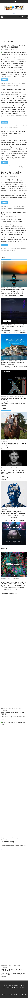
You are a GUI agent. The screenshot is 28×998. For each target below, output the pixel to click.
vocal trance (23, 167)
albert (3, 206)
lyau (25, 206)
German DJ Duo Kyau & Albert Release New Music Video (11, 173)
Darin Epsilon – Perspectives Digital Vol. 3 (13, 213)
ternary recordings (11, 85)
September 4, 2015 (6, 965)
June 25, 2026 (5, 360)
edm (21, 125)
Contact (22, 987)
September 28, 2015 (6, 838)
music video (3, 208)
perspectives (17, 248)
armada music (5, 166)
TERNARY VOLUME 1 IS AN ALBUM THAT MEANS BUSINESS (13, 46)
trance (16, 85)
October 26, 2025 (6, 507)
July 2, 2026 (4, 324)
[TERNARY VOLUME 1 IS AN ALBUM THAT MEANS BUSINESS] (8, 52)
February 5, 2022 (6, 578)
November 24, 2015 (6, 708)
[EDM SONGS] (2, 17)
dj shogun (18, 166)
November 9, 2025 (6, 439)
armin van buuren (9, 83)
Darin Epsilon (11, 248)
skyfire (14, 167)
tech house (15, 127)
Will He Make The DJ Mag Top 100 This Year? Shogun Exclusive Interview (13, 133)
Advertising (15, 987)
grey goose (23, 166)
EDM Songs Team (14, 49)
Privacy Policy (15, 985)
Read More (4, 79)
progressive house (17, 208)
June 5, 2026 (5, 396)
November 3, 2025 (6, 467)
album (3, 83)
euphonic (14, 206)
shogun (11, 167)
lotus (2, 167)
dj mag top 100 (12, 166)
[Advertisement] (14, 28)
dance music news (16, 125)
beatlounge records (6, 125)
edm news (23, 83)
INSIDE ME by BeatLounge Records (13, 89)
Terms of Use (7, 985)
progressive (3, 85)
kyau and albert (20, 206)
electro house (8, 206)
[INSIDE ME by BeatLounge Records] (9, 94)
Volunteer (8, 987)
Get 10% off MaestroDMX (14, 521)
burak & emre (17, 83)
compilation (4, 248)
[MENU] (26, 17)
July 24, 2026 (5, 287)
